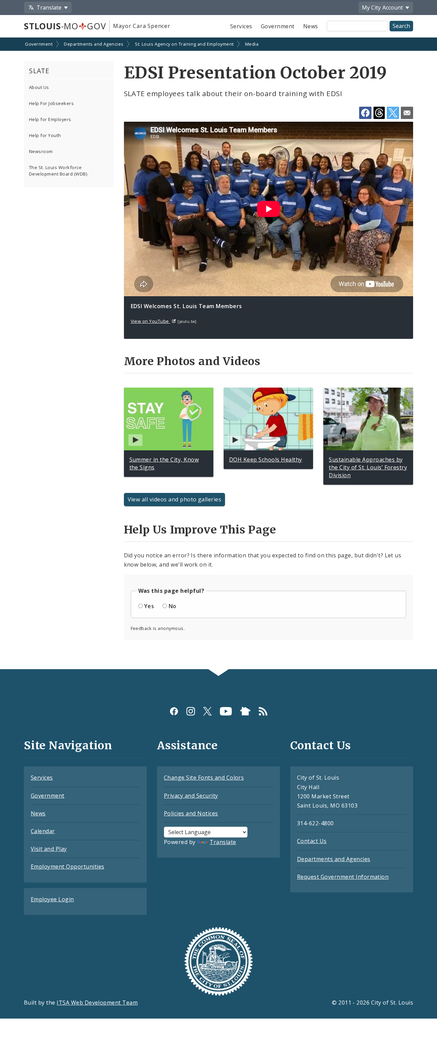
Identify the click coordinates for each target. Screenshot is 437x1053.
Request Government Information (343, 877)
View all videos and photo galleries (175, 499)
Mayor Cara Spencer (141, 26)
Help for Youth (45, 135)
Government (278, 26)
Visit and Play (49, 849)
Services (241, 26)
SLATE (39, 70)
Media (251, 44)
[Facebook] (174, 711)
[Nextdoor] (245, 711)
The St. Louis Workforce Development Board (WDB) (58, 170)
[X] (207, 711)
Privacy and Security (191, 795)
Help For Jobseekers (51, 103)
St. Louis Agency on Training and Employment (184, 44)
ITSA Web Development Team (97, 1002)
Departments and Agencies (94, 44)
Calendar (43, 831)
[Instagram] (190, 711)
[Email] (407, 113)
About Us (39, 87)
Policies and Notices (191, 813)
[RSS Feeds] (263, 711)
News (310, 26)
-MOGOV (65, 26)
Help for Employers (50, 119)
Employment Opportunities (67, 866)
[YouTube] (226, 711)
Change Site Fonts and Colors (204, 777)
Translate (223, 842)
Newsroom (41, 151)
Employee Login (52, 899)
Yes (149, 606)
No (173, 606)
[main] (218, 354)
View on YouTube (150, 321)
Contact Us (312, 841)
